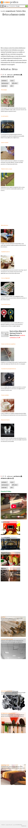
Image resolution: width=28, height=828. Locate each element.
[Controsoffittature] (13, 648)
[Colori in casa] (10, 528)
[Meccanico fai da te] (13, 700)
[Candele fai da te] (7, 262)
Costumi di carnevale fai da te (8, 368)
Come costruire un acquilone (8, 344)
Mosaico (3, 568)
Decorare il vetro (5, 419)
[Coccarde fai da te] (7, 315)
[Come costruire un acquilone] (7, 354)
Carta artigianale (5, 278)
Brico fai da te (4, 225)
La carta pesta (4, 116)
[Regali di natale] (10, 558)
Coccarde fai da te (5, 304)
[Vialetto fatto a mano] (7, 179)
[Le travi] (13, 626)
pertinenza (17, 74)
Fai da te (19, 11)
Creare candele (5, 395)
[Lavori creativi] (7, 153)
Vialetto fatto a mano (6, 168)
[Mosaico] (10, 574)
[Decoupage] (7, 100)
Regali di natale (6, 553)
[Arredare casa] (13, 774)
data (10, 77)
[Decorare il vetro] (7, 430)
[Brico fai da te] (7, 235)
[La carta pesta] (7, 126)
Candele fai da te (5, 251)
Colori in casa (5, 522)
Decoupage (4, 89)
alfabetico (4, 77)
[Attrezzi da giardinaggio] (13, 722)
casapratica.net (10, 11)
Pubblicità (23, 826)
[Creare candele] (7, 405)
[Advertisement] (14, 31)
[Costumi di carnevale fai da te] (7, 379)
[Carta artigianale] (7, 288)
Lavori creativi (4, 142)
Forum (7, 6)
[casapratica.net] (9, 2)
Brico (24, 11)
